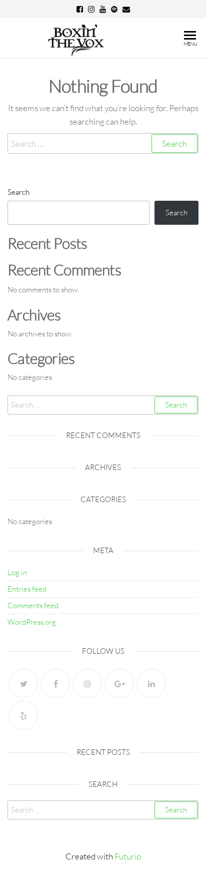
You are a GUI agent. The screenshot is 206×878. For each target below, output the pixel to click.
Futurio (127, 856)
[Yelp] (23, 715)
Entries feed (27, 589)
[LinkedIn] (151, 683)
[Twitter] (23, 683)
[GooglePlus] (119, 683)
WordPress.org (32, 622)
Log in (17, 572)
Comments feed (33, 605)
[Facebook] (55, 683)
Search (19, 192)
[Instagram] (87, 683)
